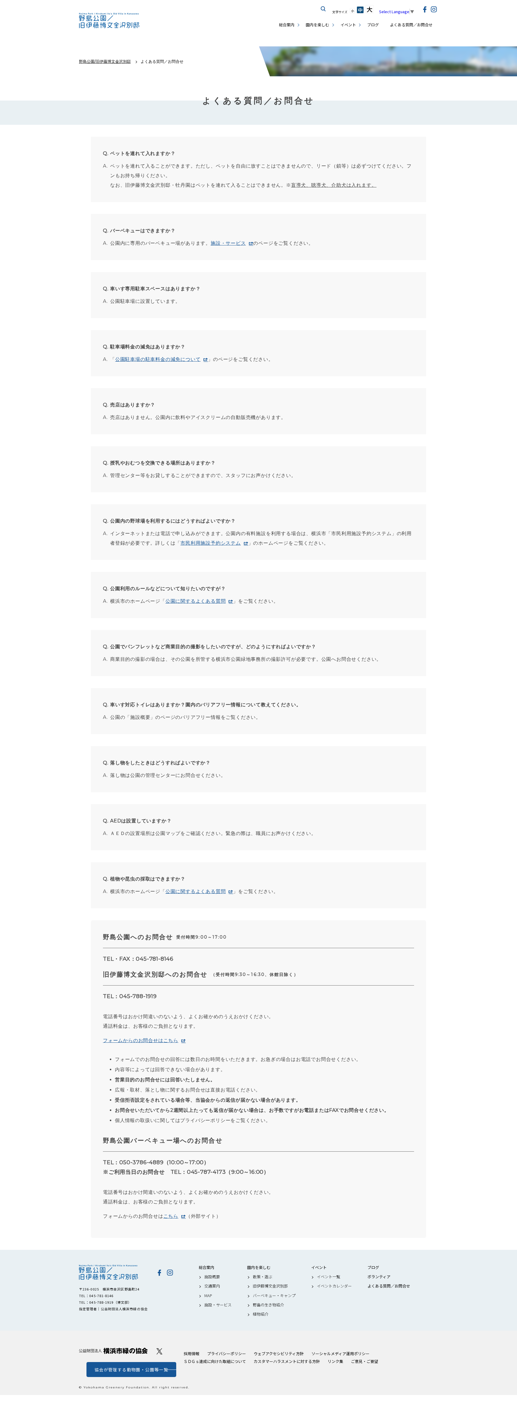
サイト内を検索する (323, 8)
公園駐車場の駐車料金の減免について (158, 359)
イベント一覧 (328, 1276)
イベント (348, 25)
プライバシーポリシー (226, 1353)
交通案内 (212, 1286)
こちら (170, 1216)
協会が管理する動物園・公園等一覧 (131, 1370)
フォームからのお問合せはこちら (140, 1040)
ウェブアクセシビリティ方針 (279, 1353)
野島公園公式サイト (109, 21)
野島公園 (113, 1272)
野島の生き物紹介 (268, 1305)
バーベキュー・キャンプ (274, 1295)
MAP (208, 1295)
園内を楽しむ (317, 25)
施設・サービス (228, 243)
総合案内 (286, 25)
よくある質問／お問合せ (411, 25)
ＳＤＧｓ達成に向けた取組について (215, 1361)
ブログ (373, 25)
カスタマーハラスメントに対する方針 (287, 1361)
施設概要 (212, 1276)
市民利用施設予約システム (210, 543)
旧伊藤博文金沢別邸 (270, 1286)
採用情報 (191, 1353)
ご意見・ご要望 (364, 1361)
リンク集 (335, 1361)
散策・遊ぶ (262, 1276)
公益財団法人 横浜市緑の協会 (113, 1351)
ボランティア (378, 1276)
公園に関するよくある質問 (195, 601)
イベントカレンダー (334, 1286)
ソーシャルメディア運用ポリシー (340, 1353)
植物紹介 (260, 1314)
